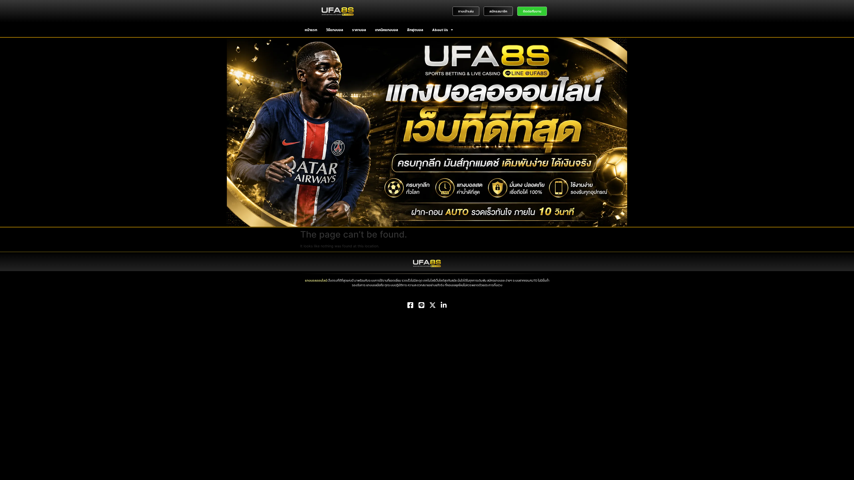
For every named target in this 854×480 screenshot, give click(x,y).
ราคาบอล (359, 29)
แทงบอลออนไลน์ (316, 280)
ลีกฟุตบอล (415, 29)
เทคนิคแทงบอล (386, 29)
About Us (440, 29)
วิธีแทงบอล (334, 29)
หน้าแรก (311, 29)
